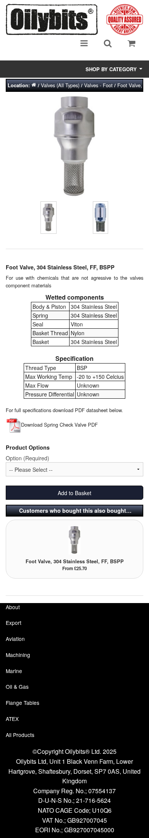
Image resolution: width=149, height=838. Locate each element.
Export (13, 622)
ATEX (12, 718)
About (13, 607)
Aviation (15, 638)
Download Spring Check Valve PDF (59, 424)
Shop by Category (112, 69)
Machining (18, 655)
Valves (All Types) (60, 85)
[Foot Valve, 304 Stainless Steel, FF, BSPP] (74, 539)
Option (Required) (27, 458)
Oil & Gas (17, 686)
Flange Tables (22, 702)
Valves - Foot (98, 85)
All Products (20, 735)
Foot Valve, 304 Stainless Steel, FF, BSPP (75, 561)
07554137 (102, 790)
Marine (14, 671)
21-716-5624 (93, 800)
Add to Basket (74, 493)
